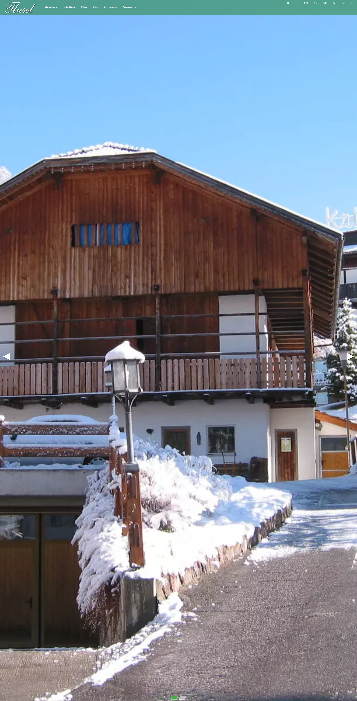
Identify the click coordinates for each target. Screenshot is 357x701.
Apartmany (52, 7)
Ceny (96, 7)
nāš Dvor (69, 7)
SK (325, 3)
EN (306, 3)
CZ (315, 3)
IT (297, 3)
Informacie (129, 7)
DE (288, 3)
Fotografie (110, 7)
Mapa (84, 7)
